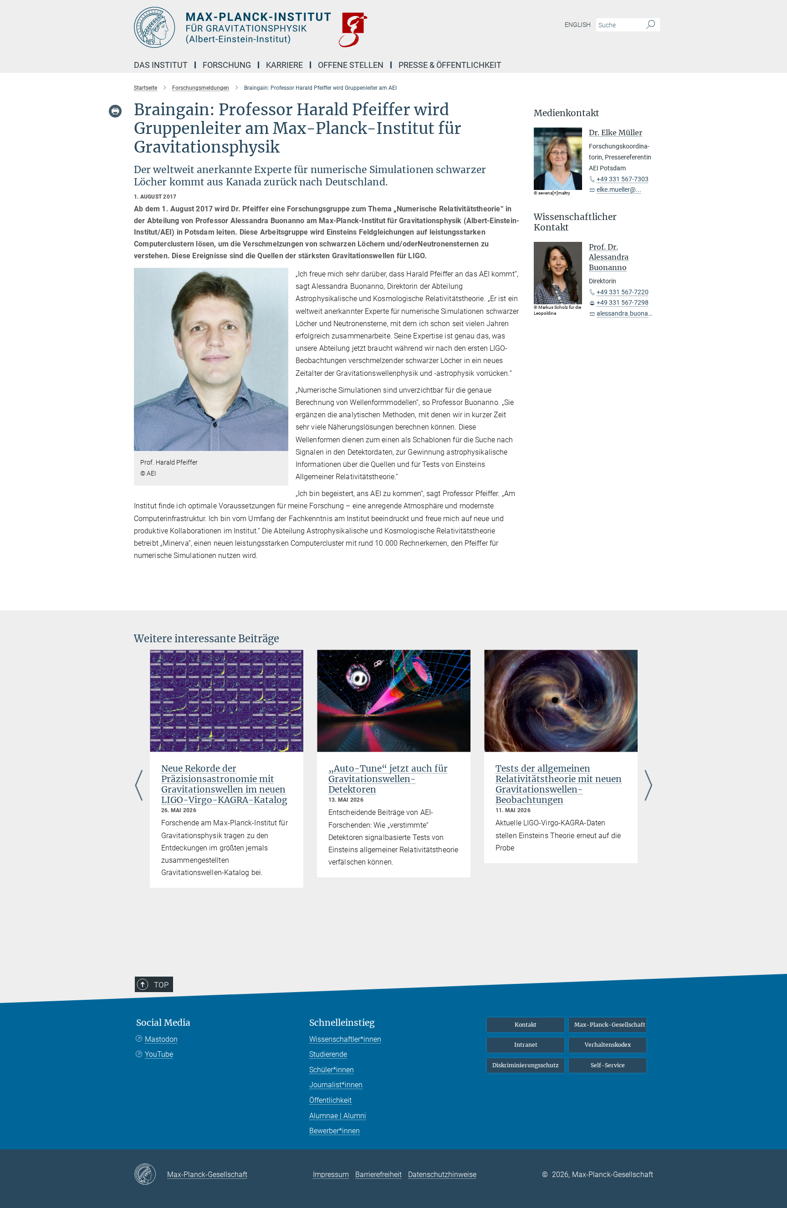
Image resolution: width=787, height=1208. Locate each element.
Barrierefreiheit (378, 1174)
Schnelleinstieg (342, 1023)
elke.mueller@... (619, 189)
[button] (280, 444)
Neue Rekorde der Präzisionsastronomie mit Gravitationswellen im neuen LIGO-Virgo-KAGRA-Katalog (224, 784)
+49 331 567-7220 (623, 292)
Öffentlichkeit (330, 1100)
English (578, 24)
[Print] (115, 111)
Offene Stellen (350, 64)
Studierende (328, 1054)
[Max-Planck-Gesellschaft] (150, 1175)
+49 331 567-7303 (623, 179)
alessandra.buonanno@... (633, 313)
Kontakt (526, 1024)
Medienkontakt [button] (566, 113)
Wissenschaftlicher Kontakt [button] (575, 222)
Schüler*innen (331, 1069)
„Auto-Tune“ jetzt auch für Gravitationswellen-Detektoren (388, 779)
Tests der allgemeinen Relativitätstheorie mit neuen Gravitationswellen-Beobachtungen (559, 784)
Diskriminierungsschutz (525, 1065)
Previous (139, 786)
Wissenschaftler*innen (345, 1039)
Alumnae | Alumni (337, 1115)
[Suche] (650, 25)
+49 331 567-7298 (623, 302)
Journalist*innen (336, 1084)
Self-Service (608, 1065)
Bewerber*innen (334, 1130)
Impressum (331, 1174)
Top (161, 984)
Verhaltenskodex (608, 1044)
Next (648, 786)
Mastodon (161, 1039)
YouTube (159, 1054)
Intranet (525, 1044)
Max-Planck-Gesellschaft (609, 1024)
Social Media (163, 1023)
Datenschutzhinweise (442, 1174)
